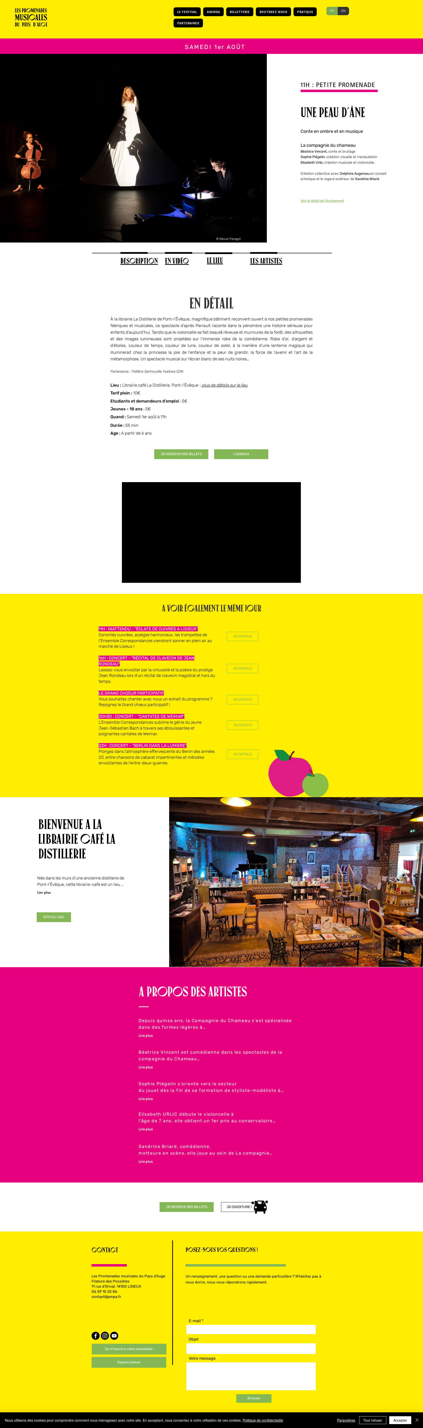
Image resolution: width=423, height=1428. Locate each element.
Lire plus (44, 892)
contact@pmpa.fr (106, 1296)
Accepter (400, 1420)
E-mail (195, 1321)
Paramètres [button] (346, 1420)
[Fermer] (417, 1420)
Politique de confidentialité (263, 1420)
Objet (194, 1339)
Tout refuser (372, 1420)
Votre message (202, 1358)
